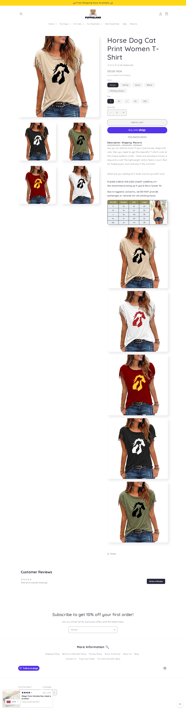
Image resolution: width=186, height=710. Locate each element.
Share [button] (113, 554)
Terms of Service (113, 654)
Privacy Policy (95, 654)
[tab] (114, 142)
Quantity (111, 107)
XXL (145, 101)
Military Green (117, 91)
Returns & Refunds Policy (74, 654)
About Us (127, 654)
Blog (136, 654)
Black (149, 85)
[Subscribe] (114, 630)
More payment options (137, 137)
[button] (21, 14)
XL (135, 101)
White (125, 85)
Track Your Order (87, 658)
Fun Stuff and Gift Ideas (108, 658)
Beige (113, 85)
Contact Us (71, 658)
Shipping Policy (52, 654)
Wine (137, 85)
